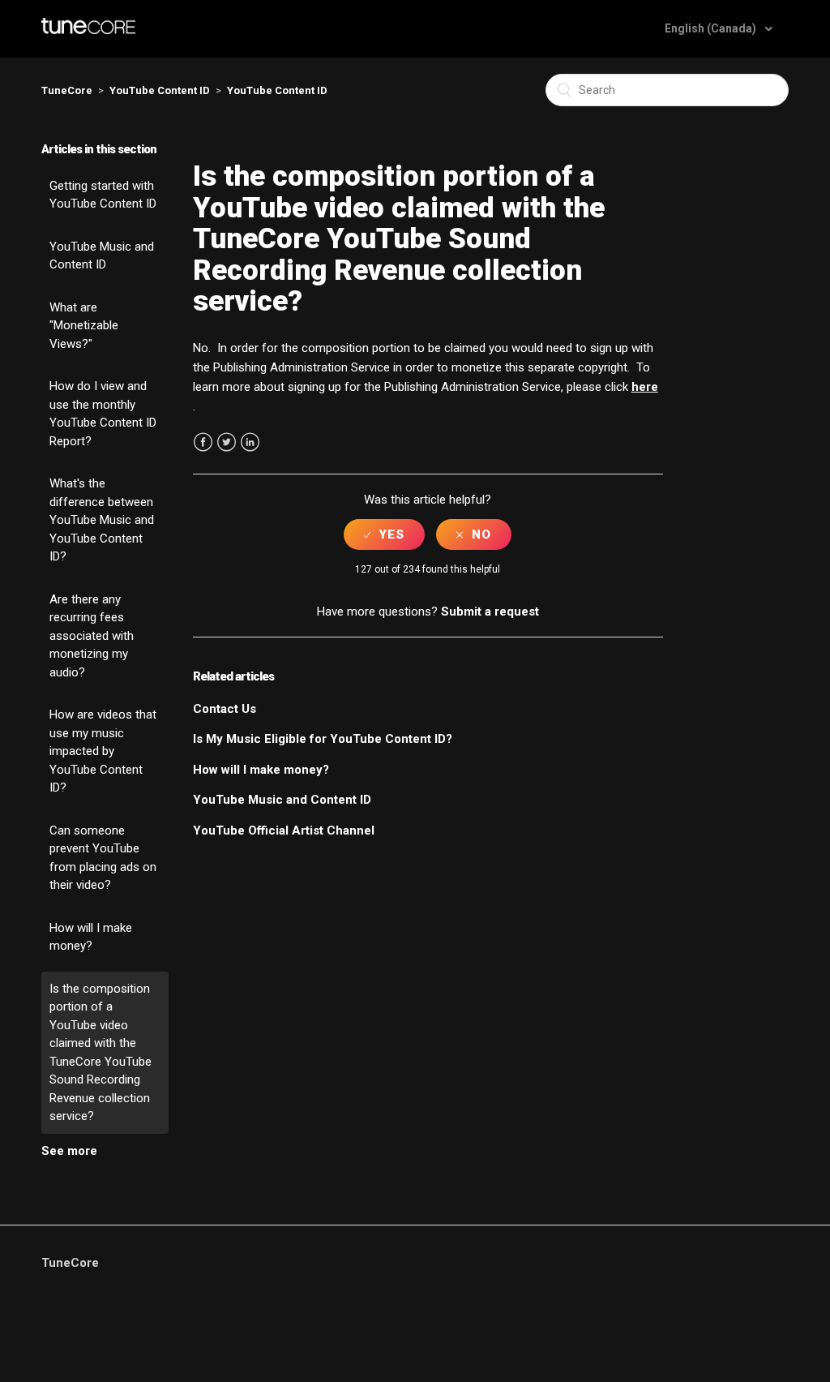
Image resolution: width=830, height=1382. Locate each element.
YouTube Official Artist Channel (283, 830)
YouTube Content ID (159, 90)
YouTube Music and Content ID (101, 256)
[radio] (384, 534)
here (644, 387)
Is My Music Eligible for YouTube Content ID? (322, 739)
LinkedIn (250, 442)
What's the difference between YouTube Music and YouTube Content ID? (101, 520)
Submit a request (490, 611)
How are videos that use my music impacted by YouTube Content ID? (102, 751)
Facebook (203, 442)
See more (69, 1151)
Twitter (226, 442)
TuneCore (66, 90)
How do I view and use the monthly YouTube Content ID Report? (102, 414)
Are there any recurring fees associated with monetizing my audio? (91, 636)
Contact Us (224, 709)
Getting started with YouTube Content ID (102, 195)
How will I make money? (90, 937)
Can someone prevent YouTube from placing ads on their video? (102, 858)
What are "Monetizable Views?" (83, 325)
